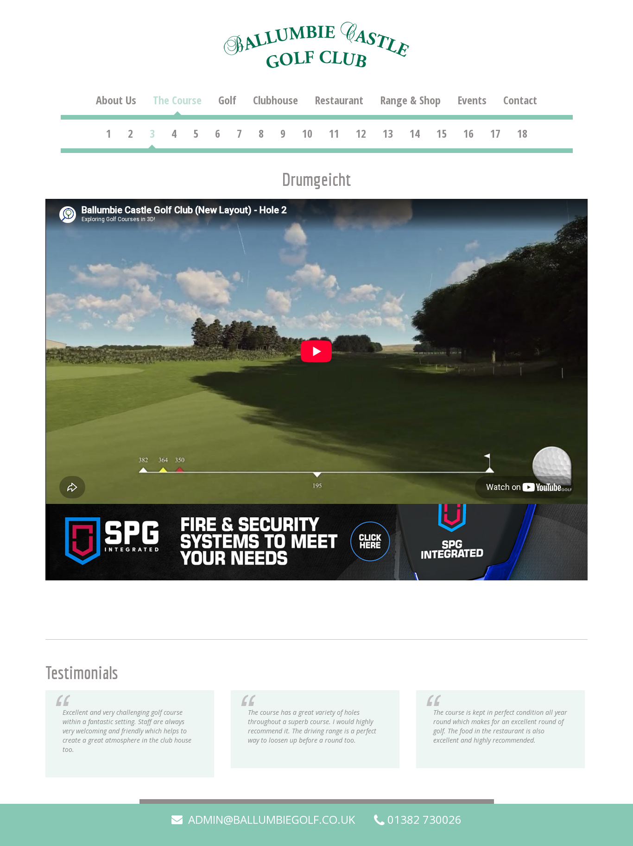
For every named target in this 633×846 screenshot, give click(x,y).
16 (468, 133)
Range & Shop (410, 100)
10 (307, 133)
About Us (116, 100)
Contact (520, 100)
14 (415, 133)
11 (334, 133)
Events (472, 100)
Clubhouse (275, 100)
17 (495, 133)
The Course (177, 100)
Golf (227, 100)
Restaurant (339, 100)
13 (388, 133)
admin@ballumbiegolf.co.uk (270, 819)
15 (442, 133)
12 (361, 133)
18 (522, 133)
